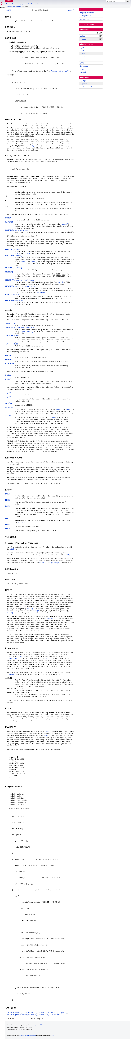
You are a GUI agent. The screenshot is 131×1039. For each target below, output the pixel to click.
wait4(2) (13, 549)
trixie (81, 33)
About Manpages (18, 4)
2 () (84, 84)
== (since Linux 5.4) (19, 327)
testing (82, 36)
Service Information (38, 4)
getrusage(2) (56, 562)
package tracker (85, 16)
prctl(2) (36, 611)
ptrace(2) (64, 224)
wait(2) (8, 10)
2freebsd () (87, 87)
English (82, 54)
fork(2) (48, 731)
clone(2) (21, 656)
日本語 (82, 63)
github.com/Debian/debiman (27, 1035)
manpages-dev (17, 6)
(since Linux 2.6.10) (18, 230)
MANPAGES (9, 0)
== (11, 323)
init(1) (30, 609)
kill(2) (34, 1012)
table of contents (87, 24)
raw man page (85, 19)
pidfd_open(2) (27, 332)
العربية (82, 48)
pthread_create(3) (14, 658)
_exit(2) (27, 253)
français (83, 57)
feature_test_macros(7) (60, 71)
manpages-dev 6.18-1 (37, 1025)
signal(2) (63, 1012)
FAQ (28, 4)
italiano (82, 60)
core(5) (61, 282)
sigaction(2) (36, 146)
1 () (83, 81)
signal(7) (21, 522)
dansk (82, 51)
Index (8, 4)
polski (82, 69)
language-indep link (87, 13)
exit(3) (18, 253)
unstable (9, 6)
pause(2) (47, 735)
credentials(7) (44, 1015)
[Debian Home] (2, 4)
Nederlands (84, 66)
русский (83, 72)
